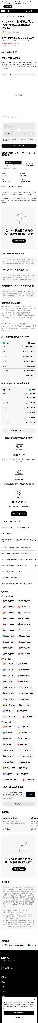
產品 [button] (3, 982)
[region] (19, 1010)
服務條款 (25, 902)
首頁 (2, 16)
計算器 (9, 16)
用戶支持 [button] (4, 991)
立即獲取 (6, 829)
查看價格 (34, 829)
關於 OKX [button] (5, 977)
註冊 (30, 11)
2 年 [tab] (34, 74)
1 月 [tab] (22, 74)
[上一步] (2, 945)
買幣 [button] (3, 996)
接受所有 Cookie (19, 1012)
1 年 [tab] (28, 74)
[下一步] (35, 945)
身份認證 (12, 484)
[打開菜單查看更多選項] (36, 11)
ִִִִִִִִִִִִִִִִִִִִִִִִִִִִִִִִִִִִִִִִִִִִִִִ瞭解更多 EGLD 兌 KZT (19, 431)
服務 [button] (3, 987)
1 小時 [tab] (4, 74)
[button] (26, 11)
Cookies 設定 (19, 1017)
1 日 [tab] (10, 74)
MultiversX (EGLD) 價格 (15, 186)
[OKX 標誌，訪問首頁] (5, 11)
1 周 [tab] (16, 74)
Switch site (8, 6)
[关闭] (34, 1000)
